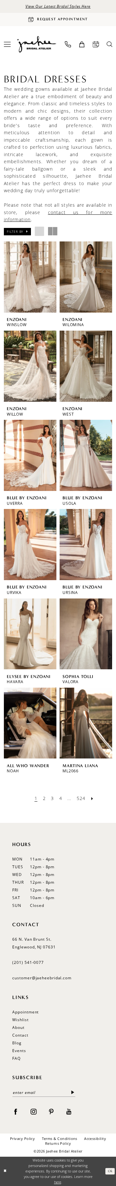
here (57, 1182)
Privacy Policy (22, 1138)
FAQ (16, 1058)
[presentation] (30, 276)
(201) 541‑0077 (28, 962)
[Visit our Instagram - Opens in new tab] (33, 1111)
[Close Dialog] (5, 1171)
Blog (17, 1042)
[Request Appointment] (96, 44)
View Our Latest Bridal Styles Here (58, 6)
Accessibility (95, 1138)
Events (19, 1050)
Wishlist (20, 1019)
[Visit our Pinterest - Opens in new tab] (51, 1111)
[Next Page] (92, 798)
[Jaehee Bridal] (36, 44)
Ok (110, 1171)
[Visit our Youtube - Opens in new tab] (69, 1111)
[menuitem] (68, 44)
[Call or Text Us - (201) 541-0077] (68, 44)
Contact (20, 1035)
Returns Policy (58, 1143)
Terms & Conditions (59, 1138)
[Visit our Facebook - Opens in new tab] (15, 1111)
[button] (82, 44)
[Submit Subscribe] (72, 1092)
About (18, 1027)
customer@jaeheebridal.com (42, 977)
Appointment (25, 1012)
